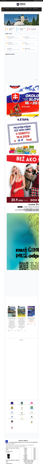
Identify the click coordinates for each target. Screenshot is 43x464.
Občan (21, 8)
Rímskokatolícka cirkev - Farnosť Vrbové (12, 418)
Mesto (12, 8)
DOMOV (3, 8)
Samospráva (25, 8)
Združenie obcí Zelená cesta (31, 413)
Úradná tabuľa (7, 8)
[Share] (14, 330)
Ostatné (30, 8)
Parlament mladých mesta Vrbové (32, 404)
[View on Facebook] (15, 330)
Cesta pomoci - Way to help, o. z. (22, 419)
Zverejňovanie (35, 8)
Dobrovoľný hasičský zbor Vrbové (12, 404)
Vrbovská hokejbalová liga (31, 418)
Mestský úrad (16, 8)
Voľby (3, 10)
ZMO (31, 423)
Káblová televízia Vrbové (12, 413)
